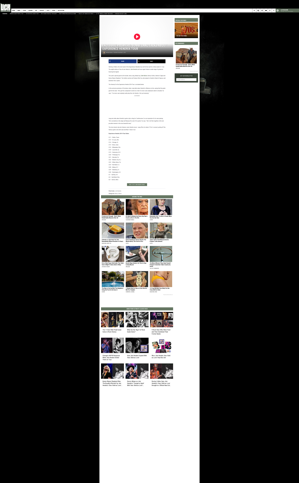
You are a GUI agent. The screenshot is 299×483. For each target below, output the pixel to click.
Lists (48, 10)
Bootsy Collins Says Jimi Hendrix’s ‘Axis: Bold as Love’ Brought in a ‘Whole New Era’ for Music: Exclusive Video (161, 383)
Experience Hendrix (134, 67)
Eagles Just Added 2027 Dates (86, 13)
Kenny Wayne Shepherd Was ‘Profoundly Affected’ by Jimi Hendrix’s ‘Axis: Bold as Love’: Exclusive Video (112, 383)
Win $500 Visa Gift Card (121, 13)
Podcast (42, 10)
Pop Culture (61, 10)
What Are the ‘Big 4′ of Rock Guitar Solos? (136, 331)
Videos (120, 193)
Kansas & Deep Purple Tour (16, 13)
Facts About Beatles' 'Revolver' (49, 13)
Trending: (4, 13)
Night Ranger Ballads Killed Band (67, 13)
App (36, 10)
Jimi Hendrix (134, 69)
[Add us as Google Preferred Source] (258, 10)
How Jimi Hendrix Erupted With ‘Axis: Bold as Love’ (137, 357)
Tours (53, 10)
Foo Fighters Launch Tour (32, 13)
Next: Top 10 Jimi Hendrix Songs (137, 184)
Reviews (30, 10)
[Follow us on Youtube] (266, 10)
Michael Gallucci (109, 52)
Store (24, 10)
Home (13, 10)
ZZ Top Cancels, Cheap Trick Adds (104, 13)
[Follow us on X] (274, 10)
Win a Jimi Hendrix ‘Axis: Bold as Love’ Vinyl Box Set (161, 357)
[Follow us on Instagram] (262, 10)
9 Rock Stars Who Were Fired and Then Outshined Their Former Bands (161, 332)
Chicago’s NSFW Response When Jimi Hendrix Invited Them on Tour (111, 358)
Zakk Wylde (144, 75)
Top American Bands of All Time (185, 36)
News (19, 10)
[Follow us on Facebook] (270, 10)
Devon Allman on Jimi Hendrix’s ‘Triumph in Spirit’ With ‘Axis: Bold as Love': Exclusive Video (135, 383)
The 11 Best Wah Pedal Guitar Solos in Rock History (112, 331)
